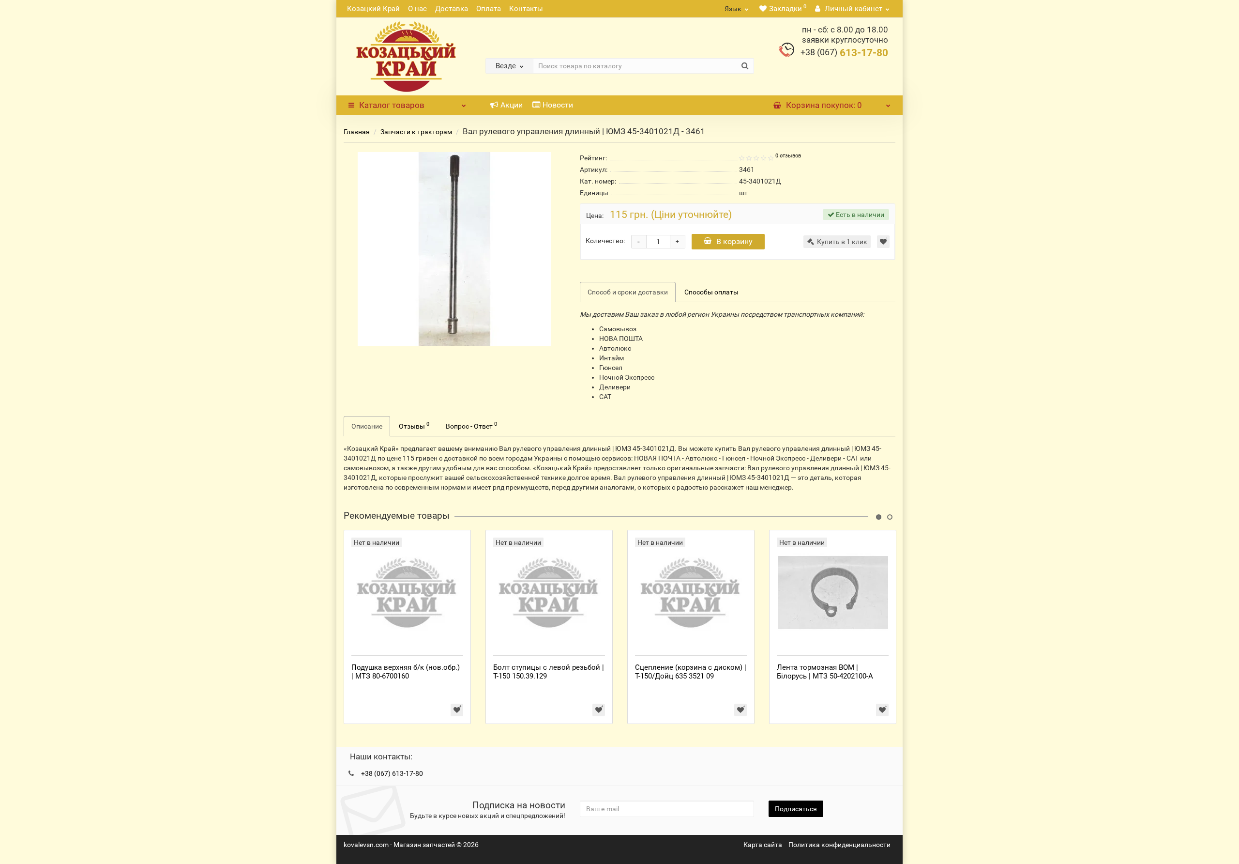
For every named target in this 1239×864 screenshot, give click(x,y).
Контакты (526, 8)
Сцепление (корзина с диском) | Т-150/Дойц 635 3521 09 (690, 671)
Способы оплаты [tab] (711, 292)
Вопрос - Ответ (471, 425)
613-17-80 (844, 53)
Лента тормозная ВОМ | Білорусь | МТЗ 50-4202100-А (825, 671)
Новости (558, 104)
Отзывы (414, 425)
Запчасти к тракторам (416, 132)
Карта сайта (762, 845)
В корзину (734, 241)
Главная (357, 132)
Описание (366, 426)
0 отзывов (788, 156)
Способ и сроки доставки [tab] (628, 292)
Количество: (605, 241)
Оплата (488, 8)
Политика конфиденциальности (839, 845)
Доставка (451, 8)
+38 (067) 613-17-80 (392, 773)
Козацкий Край (373, 8)
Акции (511, 104)
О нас (417, 8)
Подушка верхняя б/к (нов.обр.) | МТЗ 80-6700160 (405, 671)
